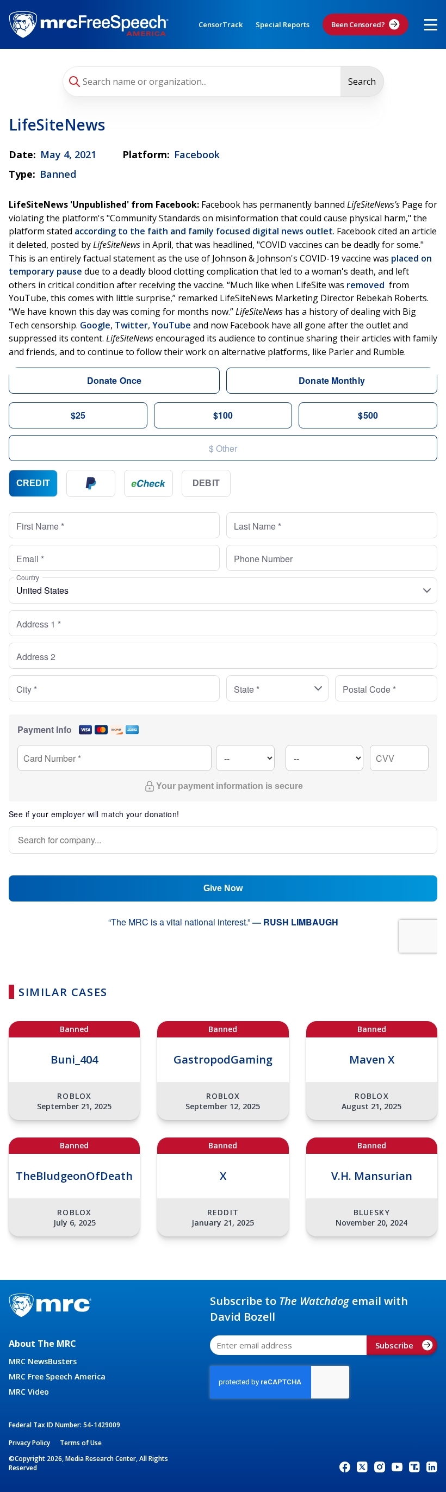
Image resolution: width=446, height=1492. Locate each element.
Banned (58, 174)
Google (95, 325)
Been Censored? (358, 24)
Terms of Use (81, 1442)
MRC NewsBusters (43, 1361)
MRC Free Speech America (57, 1376)
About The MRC (42, 1344)
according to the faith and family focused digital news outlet (204, 231)
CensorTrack (221, 24)
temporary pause (45, 271)
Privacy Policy (29, 1442)
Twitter (131, 325)
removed (365, 285)
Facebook (197, 154)
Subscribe (394, 1345)
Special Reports (282, 24)
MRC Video (29, 1392)
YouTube (171, 325)
